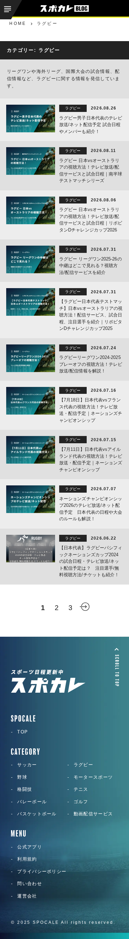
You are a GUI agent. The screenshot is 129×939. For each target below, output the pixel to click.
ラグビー (83, 764)
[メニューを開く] (11, 9)
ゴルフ (81, 801)
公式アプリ (29, 847)
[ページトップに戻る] (116, 667)
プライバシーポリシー (41, 871)
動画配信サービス (93, 813)
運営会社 (27, 896)
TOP (22, 731)
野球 (22, 777)
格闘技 (24, 789)
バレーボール (32, 801)
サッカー (27, 764)
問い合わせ (29, 883)
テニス (81, 789)
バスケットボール (36, 813)
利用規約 (27, 859)
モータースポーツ (93, 777)
